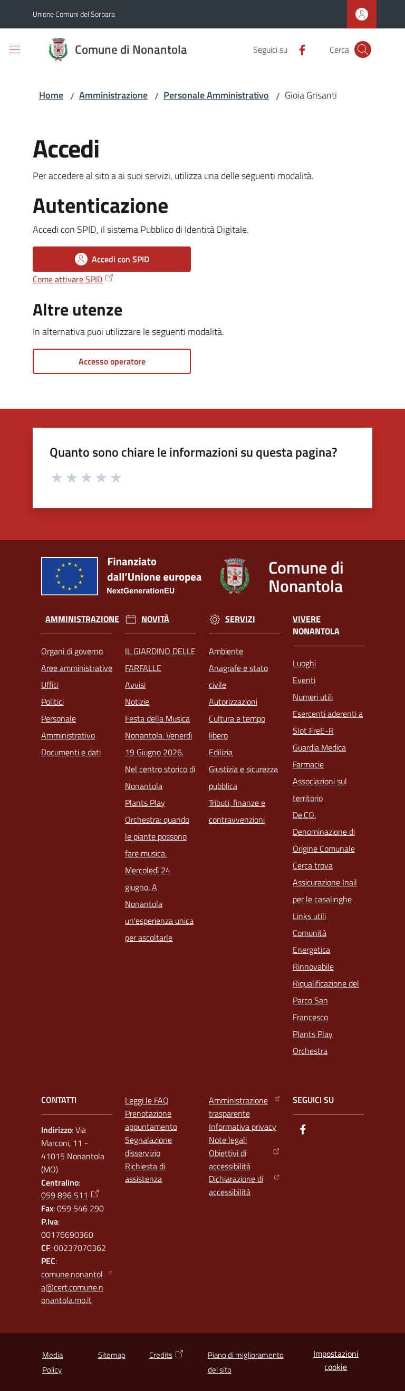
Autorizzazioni (233, 701)
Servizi (240, 619)
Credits (160, 1355)
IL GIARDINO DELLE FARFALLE (160, 659)
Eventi (304, 680)
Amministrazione (113, 95)
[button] (362, 49)
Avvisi (135, 684)
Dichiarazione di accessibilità (236, 1185)
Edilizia (221, 752)
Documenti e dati (71, 752)
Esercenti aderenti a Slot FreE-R (328, 722)
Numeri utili (313, 696)
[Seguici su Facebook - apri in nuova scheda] (297, 49)
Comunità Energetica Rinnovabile (313, 949)
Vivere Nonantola (316, 625)
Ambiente (226, 651)
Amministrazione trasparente (238, 1107)
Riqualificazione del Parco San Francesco (326, 1000)
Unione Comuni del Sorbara (74, 13)
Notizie (137, 701)
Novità (155, 619)
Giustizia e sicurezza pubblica (243, 777)
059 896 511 (64, 1195)
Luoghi (304, 663)
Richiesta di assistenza (145, 1173)
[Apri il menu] (14, 49)
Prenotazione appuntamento (151, 1120)
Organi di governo (72, 651)
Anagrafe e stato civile (238, 676)
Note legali (228, 1139)
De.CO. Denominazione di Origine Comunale (324, 831)
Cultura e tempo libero (237, 727)
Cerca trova (313, 865)
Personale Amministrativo (216, 95)
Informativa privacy (242, 1126)
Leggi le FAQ (147, 1100)
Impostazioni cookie (336, 1360)
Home (51, 95)
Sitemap (112, 1355)
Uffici (50, 684)
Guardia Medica (319, 747)
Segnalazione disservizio (148, 1146)
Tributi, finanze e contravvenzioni (237, 811)
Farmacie (308, 764)
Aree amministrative (76, 668)
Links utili (309, 916)
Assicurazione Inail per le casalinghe (325, 890)
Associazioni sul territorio (320, 789)
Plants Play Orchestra (313, 1042)
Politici (52, 701)
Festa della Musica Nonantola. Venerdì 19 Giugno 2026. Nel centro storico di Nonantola (160, 752)
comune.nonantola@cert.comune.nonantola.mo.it (72, 1287)
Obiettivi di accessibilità (229, 1159)
